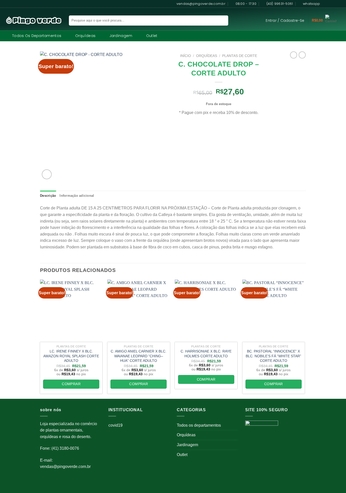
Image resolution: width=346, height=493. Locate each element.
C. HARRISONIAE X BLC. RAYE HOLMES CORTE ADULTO (206, 353)
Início (185, 56)
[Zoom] (47, 174)
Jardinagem (120, 35)
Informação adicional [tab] (77, 196)
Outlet (152, 35)
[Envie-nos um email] (339, 4)
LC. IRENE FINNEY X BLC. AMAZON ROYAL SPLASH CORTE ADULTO (71, 356)
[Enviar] (221, 20)
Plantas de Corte (239, 56)
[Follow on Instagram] (330, 4)
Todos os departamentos (36, 35)
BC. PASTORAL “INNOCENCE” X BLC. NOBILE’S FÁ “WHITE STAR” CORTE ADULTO (273, 356)
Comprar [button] (71, 384)
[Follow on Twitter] (334, 4)
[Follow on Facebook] (325, 4)
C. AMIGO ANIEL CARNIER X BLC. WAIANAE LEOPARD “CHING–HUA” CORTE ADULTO (138, 356)
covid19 (115, 425)
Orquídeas (85, 35)
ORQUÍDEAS (206, 56)
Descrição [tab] (48, 196)
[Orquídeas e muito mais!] (31, 20)
